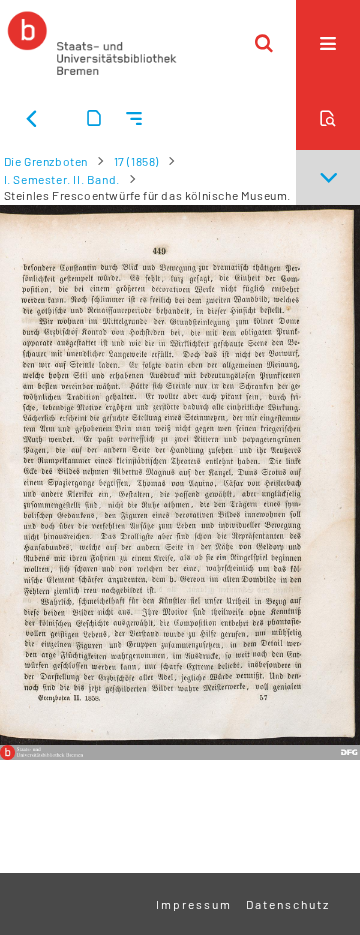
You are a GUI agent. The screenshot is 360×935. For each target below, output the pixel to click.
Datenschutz (288, 904)
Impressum (194, 904)
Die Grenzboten (46, 161)
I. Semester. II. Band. (62, 179)
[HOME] (92, 43)
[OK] (264, 43)
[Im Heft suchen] (328, 118)
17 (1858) (136, 161)
